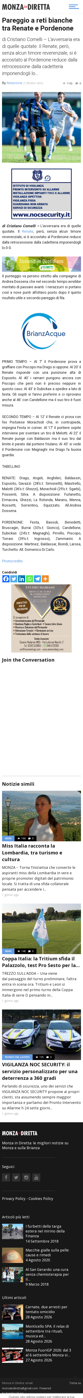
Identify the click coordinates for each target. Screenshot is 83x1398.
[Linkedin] (21, 578)
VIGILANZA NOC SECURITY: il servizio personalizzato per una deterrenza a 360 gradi (40, 1071)
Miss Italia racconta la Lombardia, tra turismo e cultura (32, 852)
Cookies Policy (41, 1198)
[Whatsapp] (29, 578)
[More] (45, 578)
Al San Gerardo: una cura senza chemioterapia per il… (47, 1274)
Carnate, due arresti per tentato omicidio (46, 1309)
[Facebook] (5, 578)
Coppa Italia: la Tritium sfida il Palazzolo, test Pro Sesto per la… (41, 962)
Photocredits (12, 561)
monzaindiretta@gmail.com (20, 1388)
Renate (27, 231)
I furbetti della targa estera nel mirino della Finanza (45, 1231)
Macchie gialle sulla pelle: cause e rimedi (47, 1252)
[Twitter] (13, 578)
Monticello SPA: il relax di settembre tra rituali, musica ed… (47, 1331)
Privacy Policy (13, 1198)
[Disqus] (41, 713)
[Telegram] (37, 578)
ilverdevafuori (14, 1393)
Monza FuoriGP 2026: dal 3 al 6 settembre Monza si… (48, 1352)
